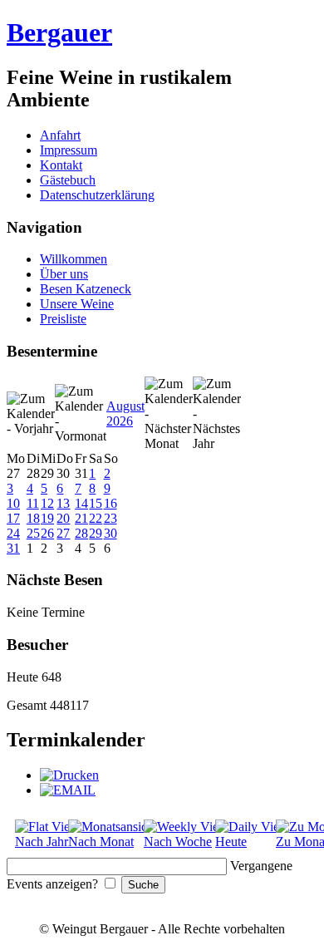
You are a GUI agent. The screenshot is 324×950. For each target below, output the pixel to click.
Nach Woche (178, 841)
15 (95, 503)
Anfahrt (60, 135)
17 (13, 518)
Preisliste (63, 319)
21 (81, 518)
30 (110, 533)
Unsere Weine (77, 304)
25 (33, 533)
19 (47, 518)
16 (110, 503)
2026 (119, 421)
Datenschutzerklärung (97, 195)
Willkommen (73, 259)
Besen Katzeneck (85, 289)
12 (47, 503)
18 (33, 518)
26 (47, 533)
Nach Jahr (41, 841)
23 (110, 518)
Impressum (68, 150)
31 (13, 548)
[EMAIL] (68, 790)
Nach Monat (101, 841)
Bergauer (59, 32)
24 (13, 533)
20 (63, 518)
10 (13, 503)
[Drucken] (69, 775)
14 (81, 503)
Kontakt (61, 165)
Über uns (64, 274)
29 (95, 533)
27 (63, 533)
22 (95, 518)
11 (33, 503)
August (125, 406)
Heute (231, 841)
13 (63, 503)
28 (81, 533)
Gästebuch (68, 180)
